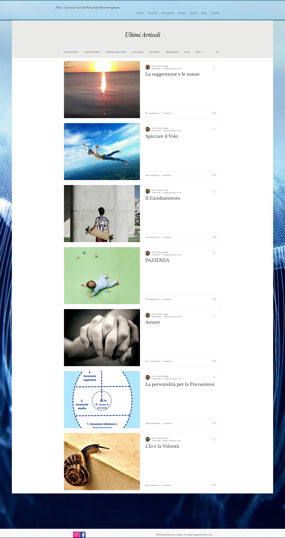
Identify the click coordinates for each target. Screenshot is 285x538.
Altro (198, 52)
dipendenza (172, 52)
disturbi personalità (116, 52)
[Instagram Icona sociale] (76, 535)
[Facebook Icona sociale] (83, 535)
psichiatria (154, 52)
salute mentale (92, 52)
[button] (217, 52)
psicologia (137, 52)
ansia (187, 52)
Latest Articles (71, 52)
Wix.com (208, 534)
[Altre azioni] (215, 67)
